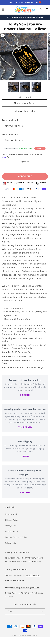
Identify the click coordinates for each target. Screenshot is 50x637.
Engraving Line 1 (10, 120)
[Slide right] (45, 88)
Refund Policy (11, 543)
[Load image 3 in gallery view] (36, 87)
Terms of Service (12, 514)
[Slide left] (5, 88)
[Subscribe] (42, 611)
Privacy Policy (10, 526)
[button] (3, 9)
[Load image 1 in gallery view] (13, 87)
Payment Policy (11, 531)
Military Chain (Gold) (25, 111)
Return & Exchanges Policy (16, 537)
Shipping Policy (11, 520)
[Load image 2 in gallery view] (25, 87)
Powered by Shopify (32, 635)
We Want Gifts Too (21, 635)
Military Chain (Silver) (24, 103)
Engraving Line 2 (10, 134)
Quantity (25, 162)
